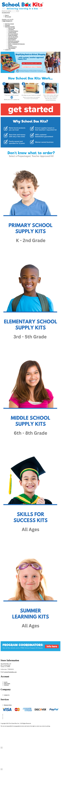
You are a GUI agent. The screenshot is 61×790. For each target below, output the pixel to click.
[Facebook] (32, 714)
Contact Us (6, 695)
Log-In (5, 682)
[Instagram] (32, 718)
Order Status (7, 683)
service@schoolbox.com (10, 672)
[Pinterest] (32, 717)
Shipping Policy (8, 705)
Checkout (6, 685)
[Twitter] (32, 716)
